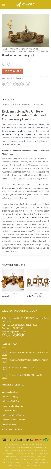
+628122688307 (31, 325)
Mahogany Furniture (11, 453)
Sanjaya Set (6, 296)
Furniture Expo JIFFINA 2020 (22, 367)
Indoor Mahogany (10, 396)
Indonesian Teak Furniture (13, 419)
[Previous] (2, 287)
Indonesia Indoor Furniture (14, 415)
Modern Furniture (10, 410)
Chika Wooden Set (34, 296)
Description (8, 99)
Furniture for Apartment (25, 456)
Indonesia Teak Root (11, 401)
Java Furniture (39, 447)
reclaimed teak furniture (14, 51)
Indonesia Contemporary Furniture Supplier (28, 217)
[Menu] (3, 4)
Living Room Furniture (12, 429)
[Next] (49, 287)
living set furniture (39, 51)
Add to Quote (13, 71)
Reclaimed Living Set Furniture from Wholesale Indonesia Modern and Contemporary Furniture (25, 127)
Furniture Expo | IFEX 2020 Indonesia (25, 375)
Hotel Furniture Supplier (13, 406)
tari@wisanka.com (16, 331)
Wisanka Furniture (10, 392)
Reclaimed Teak (9, 424)
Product (14, 49)
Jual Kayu (27, 462)
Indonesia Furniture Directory (18, 447)
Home (4, 49)
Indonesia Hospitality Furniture (18, 450)
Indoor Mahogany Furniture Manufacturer (23, 105)
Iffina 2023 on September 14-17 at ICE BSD (28, 352)
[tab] (25, 99)
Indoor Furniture (29, 49)
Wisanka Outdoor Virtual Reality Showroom (28, 359)
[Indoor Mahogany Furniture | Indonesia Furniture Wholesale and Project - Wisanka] (25, 4)
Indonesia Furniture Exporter (30, 465)
